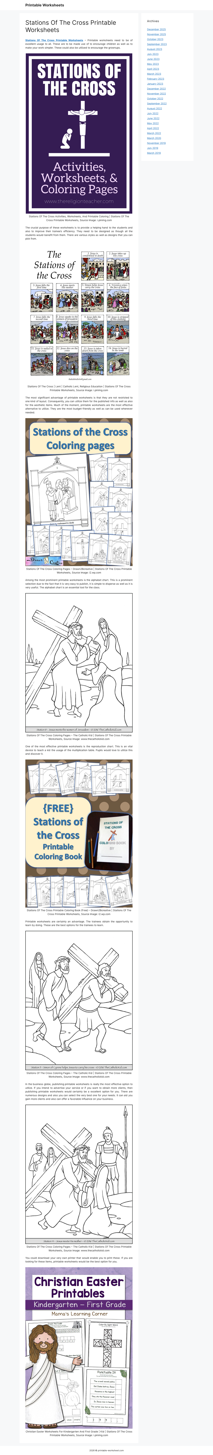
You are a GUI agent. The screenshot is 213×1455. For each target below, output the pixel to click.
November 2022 (156, 93)
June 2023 (153, 59)
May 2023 (153, 64)
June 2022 (153, 118)
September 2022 (157, 103)
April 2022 (153, 128)
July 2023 (153, 54)
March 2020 (154, 138)
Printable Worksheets (44, 5)
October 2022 (155, 98)
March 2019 (154, 153)
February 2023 (155, 78)
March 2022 (154, 133)
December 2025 (156, 29)
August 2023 (154, 49)
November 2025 (156, 34)
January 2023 (155, 83)
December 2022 (156, 88)
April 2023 (153, 68)
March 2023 (154, 73)
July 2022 (152, 113)
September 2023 (157, 44)
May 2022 (153, 123)
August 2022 (154, 108)
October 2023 (155, 39)
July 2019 (152, 148)
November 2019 (156, 143)
